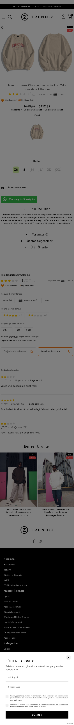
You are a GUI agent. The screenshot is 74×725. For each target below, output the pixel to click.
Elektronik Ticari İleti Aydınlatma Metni (46, 698)
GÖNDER (37, 715)
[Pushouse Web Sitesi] (69, 723)
